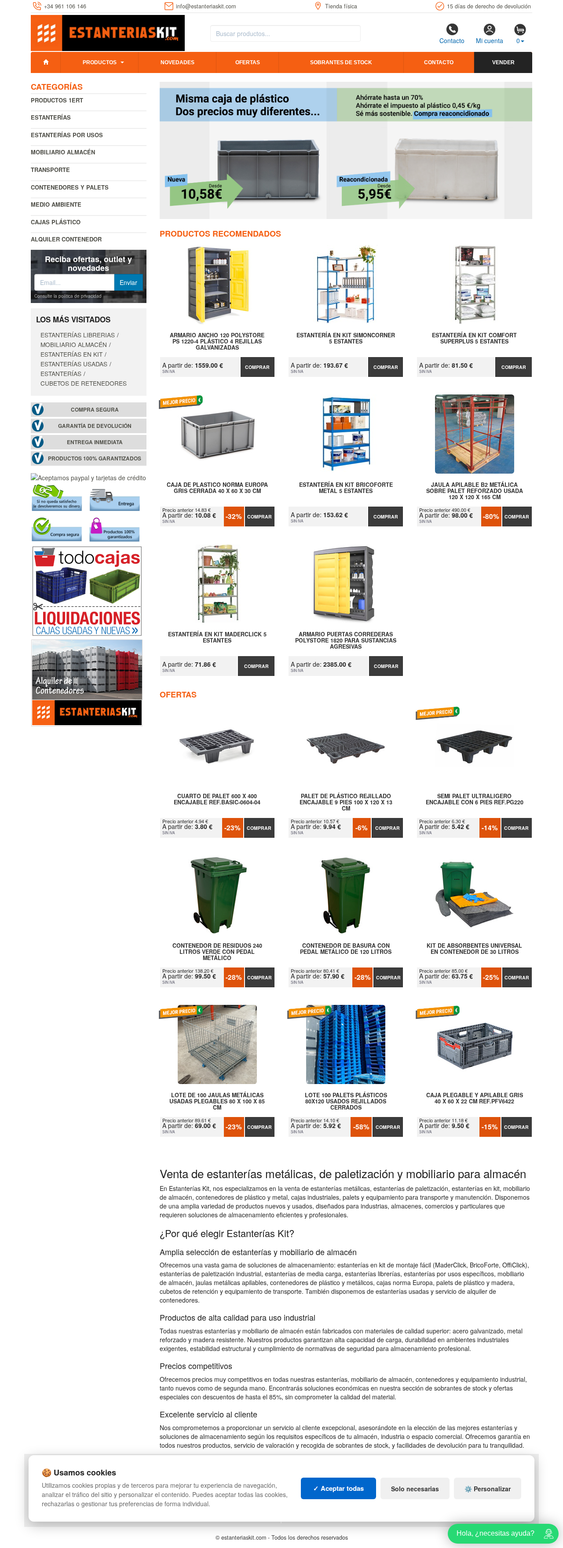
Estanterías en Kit (71, 354)
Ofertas (247, 62)
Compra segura (95, 409)
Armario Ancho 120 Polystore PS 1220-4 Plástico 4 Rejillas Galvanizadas (217, 341)
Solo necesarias (415, 1488)
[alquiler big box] (87, 682)
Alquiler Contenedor (66, 239)
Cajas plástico (55, 222)
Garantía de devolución (95, 426)
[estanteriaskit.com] (108, 31)
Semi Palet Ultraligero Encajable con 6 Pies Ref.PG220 (474, 799)
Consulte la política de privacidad (68, 296)
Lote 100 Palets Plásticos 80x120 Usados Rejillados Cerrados (346, 1101)
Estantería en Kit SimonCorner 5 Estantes (345, 338)
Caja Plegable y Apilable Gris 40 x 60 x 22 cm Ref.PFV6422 (474, 1098)
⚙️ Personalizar (487, 1488)
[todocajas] (87, 590)
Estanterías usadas (73, 363)
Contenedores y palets (70, 187)
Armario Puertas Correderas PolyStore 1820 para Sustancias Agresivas (345, 640)
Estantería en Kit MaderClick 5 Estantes (217, 637)
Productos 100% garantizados (94, 458)
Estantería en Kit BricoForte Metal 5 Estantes (346, 488)
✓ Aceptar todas (338, 1488)
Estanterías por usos (67, 135)
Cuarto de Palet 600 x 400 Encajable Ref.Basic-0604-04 (217, 799)
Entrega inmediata (95, 442)
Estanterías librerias (77, 334)
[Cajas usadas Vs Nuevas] (346, 150)
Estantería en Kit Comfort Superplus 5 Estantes (474, 338)
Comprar (257, 367)
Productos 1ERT (57, 100)
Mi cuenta (489, 40)
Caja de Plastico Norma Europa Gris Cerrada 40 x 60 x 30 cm (217, 488)
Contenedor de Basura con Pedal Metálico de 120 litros (345, 949)
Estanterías (51, 117)
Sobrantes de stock (341, 62)
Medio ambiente (56, 204)
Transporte (50, 169)
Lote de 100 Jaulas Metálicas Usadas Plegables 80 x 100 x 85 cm (217, 1101)
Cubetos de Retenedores (83, 383)
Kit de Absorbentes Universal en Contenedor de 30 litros (474, 949)
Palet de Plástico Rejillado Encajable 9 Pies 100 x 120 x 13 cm (346, 802)
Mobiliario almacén (63, 152)
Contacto (451, 40)
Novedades (177, 62)
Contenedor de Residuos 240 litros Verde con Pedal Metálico (217, 951)
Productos (100, 62)
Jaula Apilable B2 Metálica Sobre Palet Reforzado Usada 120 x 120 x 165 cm (474, 491)
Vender (503, 62)
